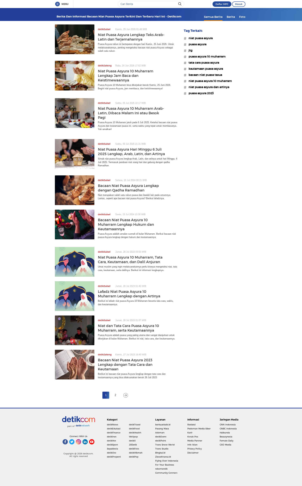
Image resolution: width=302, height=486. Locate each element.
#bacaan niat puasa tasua (204, 75)
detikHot (111, 440)
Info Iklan (192, 444)
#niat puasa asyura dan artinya (207, 87)
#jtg (189, 50)
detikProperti (114, 456)
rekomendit (161, 468)
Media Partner (194, 440)
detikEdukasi (113, 428)
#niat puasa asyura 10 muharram (209, 81)
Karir (189, 432)
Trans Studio (161, 448)
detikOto (111, 452)
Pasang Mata (162, 428)
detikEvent (160, 436)
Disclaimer (193, 452)
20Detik (133, 444)
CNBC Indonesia (228, 428)
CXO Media (225, 444)
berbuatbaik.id (162, 424)
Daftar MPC (221, 4)
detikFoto (134, 448)
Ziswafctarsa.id (163, 456)
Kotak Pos (192, 436)
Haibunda (225, 432)
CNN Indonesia (228, 424)
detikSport (112, 444)
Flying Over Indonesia (166, 460)
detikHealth (135, 432)
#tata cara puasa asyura (202, 62)
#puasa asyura (196, 44)
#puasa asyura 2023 (200, 93)
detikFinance (113, 432)
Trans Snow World (165, 444)
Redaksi (191, 424)
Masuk (238, 4)
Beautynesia (226, 436)
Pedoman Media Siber (199, 428)
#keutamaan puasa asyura (204, 68)
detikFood (134, 428)
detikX (132, 440)
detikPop (133, 456)
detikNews (112, 424)
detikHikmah (135, 452)
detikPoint (160, 440)
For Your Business (164, 464)
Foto (242, 17)
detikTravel (135, 424)
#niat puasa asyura (199, 38)
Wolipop (133, 436)
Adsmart (159, 432)
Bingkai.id (160, 452)
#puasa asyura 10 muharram (206, 56)
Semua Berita (213, 17)
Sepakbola (112, 448)
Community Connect (166, 473)
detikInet (111, 436)
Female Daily (226, 440)
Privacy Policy (194, 448)
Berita (231, 17)
